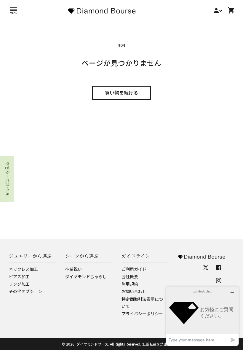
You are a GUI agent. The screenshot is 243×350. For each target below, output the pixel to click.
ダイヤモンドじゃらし (86, 276)
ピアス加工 (19, 276)
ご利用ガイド (134, 269)
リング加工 (19, 284)
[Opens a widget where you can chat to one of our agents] (202, 316)
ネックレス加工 (23, 269)
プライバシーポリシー (142, 313)
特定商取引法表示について (142, 302)
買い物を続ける (121, 92)
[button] (13, 10)
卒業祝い (73, 269)
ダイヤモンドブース (92, 343)
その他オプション (25, 291)
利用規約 (130, 284)
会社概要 (130, 276)
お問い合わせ (134, 291)
